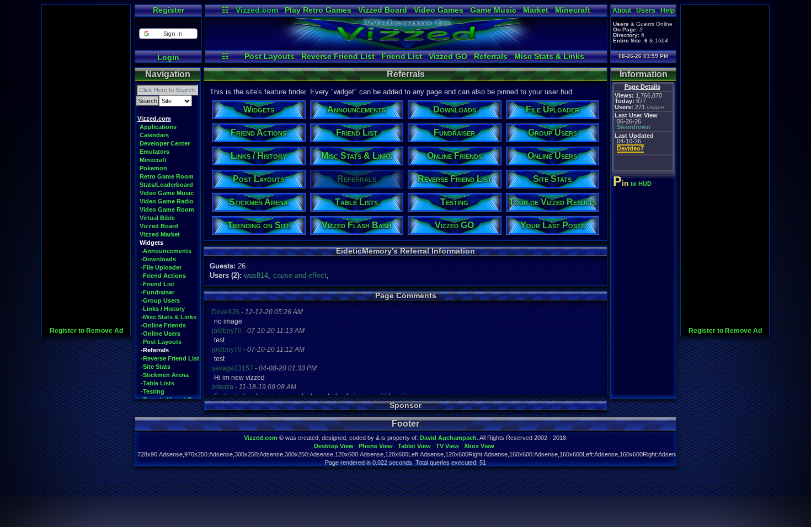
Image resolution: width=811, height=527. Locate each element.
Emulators (154, 151)
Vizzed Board (382, 10)
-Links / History (163, 308)
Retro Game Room (167, 176)
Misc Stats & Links (549, 56)
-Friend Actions (163, 275)
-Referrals (155, 350)
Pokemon (153, 168)
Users (645, 10)
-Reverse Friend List (170, 358)
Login (168, 57)
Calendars (154, 135)
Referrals (491, 56)
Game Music (493, 10)
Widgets (151, 242)
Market (535, 10)
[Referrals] (406, 47)
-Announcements (166, 251)
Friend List (401, 56)
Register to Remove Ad (86, 331)
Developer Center (165, 143)
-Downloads (158, 259)
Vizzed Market (160, 234)
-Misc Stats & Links (168, 317)
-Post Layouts (161, 341)
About (621, 10)
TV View (447, 446)
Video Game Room (167, 209)
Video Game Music (167, 193)
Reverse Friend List (338, 56)
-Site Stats (155, 366)
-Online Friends (163, 325)
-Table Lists (157, 383)
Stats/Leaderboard (166, 184)
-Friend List (157, 284)
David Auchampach (448, 437)
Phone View (376, 446)
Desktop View (334, 446)
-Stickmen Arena (165, 375)
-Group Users (160, 300)
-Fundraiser (157, 292)
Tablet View (414, 446)
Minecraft (572, 10)
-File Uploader (161, 267)
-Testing (152, 391)
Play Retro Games (318, 10)
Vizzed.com (257, 10)
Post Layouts (269, 56)
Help (667, 10)
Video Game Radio (167, 201)
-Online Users (160, 333)
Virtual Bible (157, 217)
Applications (158, 126)
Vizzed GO (448, 56)
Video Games (438, 10)
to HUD (633, 183)
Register (168, 10)
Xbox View (479, 446)
